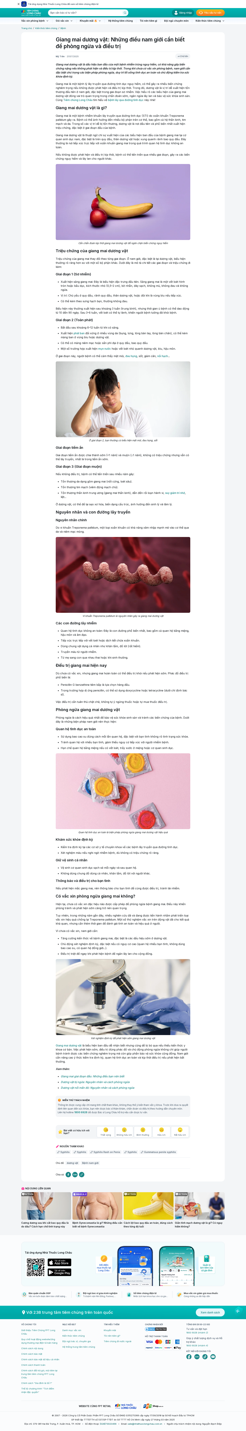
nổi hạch (162, 356)
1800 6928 (80, 1112)
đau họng (131, 356)
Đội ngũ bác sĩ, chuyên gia (76, 1341)
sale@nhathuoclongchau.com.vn (145, 1423)
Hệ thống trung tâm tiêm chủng (78, 1346)
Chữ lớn (184, 56)
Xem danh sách (210, 1312)
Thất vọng (105, 1134)
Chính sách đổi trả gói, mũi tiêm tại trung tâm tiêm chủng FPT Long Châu (39, 1374)
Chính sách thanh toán (33, 1365)
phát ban (79, 333)
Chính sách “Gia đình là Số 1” (36, 1383)
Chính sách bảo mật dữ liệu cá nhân (40, 1359)
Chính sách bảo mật (31, 1354)
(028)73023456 (108, 1423)
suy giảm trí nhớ (175, 493)
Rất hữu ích (180, 1134)
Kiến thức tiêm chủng (46, 28)
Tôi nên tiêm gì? (112, 1335)
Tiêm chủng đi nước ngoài (117, 1341)
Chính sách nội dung (32, 1348)
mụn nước (104, 348)
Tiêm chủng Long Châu (78, 100)
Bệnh (63, 28)
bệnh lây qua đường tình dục (125, 100)
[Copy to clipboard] (81, 1174)
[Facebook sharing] (68, 1174)
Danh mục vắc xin (71, 1330)
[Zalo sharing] (75, 1174)
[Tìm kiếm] (125, 12)
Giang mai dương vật (68, 1045)
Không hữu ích (124, 1134)
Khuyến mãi (110, 1330)
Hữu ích (161, 1134)
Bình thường (143, 1134)
